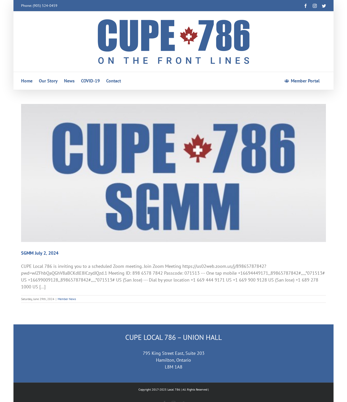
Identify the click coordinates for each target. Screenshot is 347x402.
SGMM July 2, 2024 (39, 253)
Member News (67, 299)
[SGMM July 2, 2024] (173, 173)
